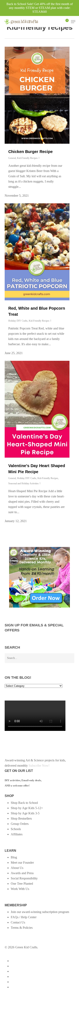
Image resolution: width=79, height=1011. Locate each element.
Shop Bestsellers (21, 818)
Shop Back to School (24, 802)
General (12, 158)
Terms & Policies (22, 927)
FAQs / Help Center (23, 917)
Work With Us (20, 889)
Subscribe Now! (39, 765)
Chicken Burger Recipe (30, 151)
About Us (17, 868)
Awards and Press (22, 873)
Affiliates (16, 834)
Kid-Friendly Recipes (27, 158)
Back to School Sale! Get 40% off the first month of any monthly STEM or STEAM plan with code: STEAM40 (39, 7)
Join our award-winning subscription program (40, 912)
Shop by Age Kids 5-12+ (27, 808)
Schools (16, 829)
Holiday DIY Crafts (18, 320)
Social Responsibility (24, 878)
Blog (14, 857)
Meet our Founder (22, 862)
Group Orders (20, 823)
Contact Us (18, 922)
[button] (73, 22)
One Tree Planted (22, 883)
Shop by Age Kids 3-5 (25, 813)
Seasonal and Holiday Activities (23, 483)
